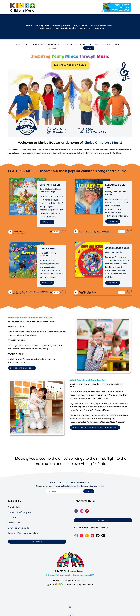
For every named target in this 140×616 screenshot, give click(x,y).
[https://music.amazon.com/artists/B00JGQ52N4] (87, 536)
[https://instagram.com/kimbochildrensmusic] (81, 511)
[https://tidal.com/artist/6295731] (103, 536)
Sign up (88, 48)
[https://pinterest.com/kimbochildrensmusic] (87, 511)
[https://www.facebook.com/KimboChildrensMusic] (76, 511)
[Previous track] (62, 230)
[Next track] (65, 230)
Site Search (37, 541)
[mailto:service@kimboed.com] (70, 607)
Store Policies (14, 522)
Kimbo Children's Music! (103, 142)
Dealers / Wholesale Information (23, 533)
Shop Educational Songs (22, 368)
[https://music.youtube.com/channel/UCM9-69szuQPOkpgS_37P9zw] (92, 536)
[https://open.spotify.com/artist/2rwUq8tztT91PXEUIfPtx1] (76, 536)
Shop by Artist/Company (19, 512)
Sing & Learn (80, 25)
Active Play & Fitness (101, 25)
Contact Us (103, 520)
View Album (47, 222)
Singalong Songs (61, 25)
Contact (99, 28)
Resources (85, 28)
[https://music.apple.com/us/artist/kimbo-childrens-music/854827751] (81, 536)
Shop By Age (41, 25)
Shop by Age (14, 507)
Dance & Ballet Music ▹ (65, 28)
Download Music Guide (18, 528)
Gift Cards (13, 517)
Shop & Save (44, 28)
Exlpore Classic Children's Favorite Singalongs (95, 427)
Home (29, 25)
